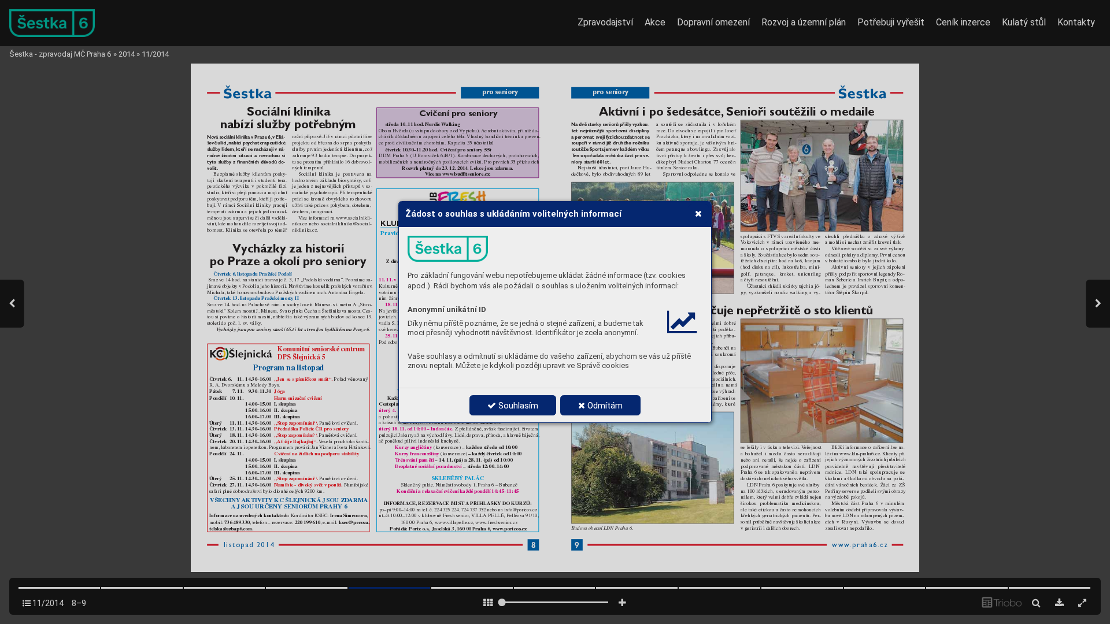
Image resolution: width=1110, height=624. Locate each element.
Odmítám (604, 405)
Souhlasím (517, 405)
